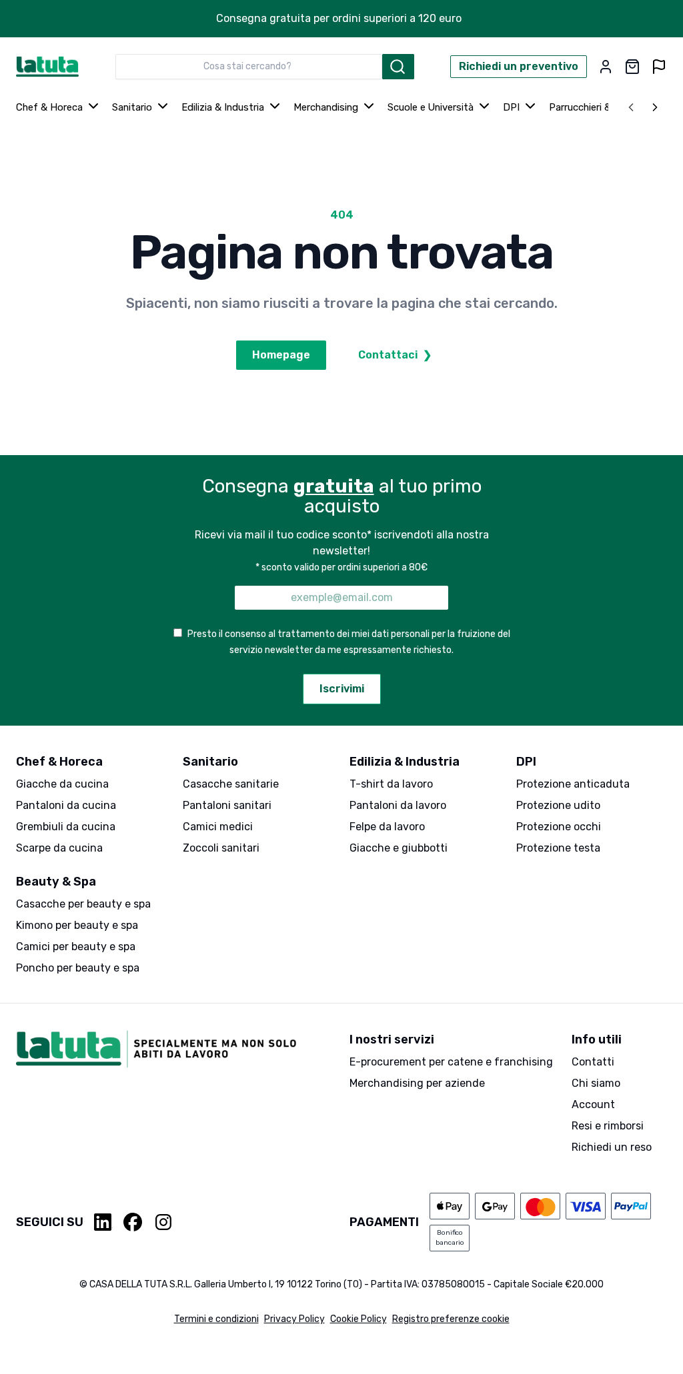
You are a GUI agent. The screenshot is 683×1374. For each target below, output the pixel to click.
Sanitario (132, 107)
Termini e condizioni (216, 1319)
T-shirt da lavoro (391, 784)
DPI (511, 107)
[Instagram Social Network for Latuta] (163, 1222)
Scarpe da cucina (59, 848)
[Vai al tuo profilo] (606, 67)
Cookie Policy (358, 1319)
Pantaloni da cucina (66, 805)
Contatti (593, 1061)
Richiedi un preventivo (518, 66)
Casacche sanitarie (231, 784)
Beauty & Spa (56, 881)
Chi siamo (596, 1083)
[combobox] (248, 66)
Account (593, 1104)
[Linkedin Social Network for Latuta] (103, 1222)
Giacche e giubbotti (399, 848)
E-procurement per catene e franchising (451, 1061)
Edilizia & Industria (222, 107)
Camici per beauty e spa (75, 946)
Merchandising (325, 107)
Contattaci (395, 354)
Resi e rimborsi (608, 1125)
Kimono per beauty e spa (77, 925)
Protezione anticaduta (573, 784)
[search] (398, 66)
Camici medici (218, 826)
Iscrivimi (341, 688)
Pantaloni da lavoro (398, 805)
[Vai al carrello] (632, 67)
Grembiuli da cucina (65, 826)
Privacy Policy (294, 1319)
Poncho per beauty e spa (77, 968)
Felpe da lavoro (387, 826)
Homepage (281, 354)
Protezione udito (558, 805)
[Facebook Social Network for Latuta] (132, 1222)
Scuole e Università (431, 107)
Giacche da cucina (62, 784)
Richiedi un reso (612, 1147)
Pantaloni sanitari (227, 805)
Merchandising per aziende (417, 1083)
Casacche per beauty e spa (83, 904)
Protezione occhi (558, 826)
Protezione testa (558, 848)
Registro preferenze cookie (451, 1319)
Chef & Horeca (49, 107)
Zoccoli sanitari (221, 848)
